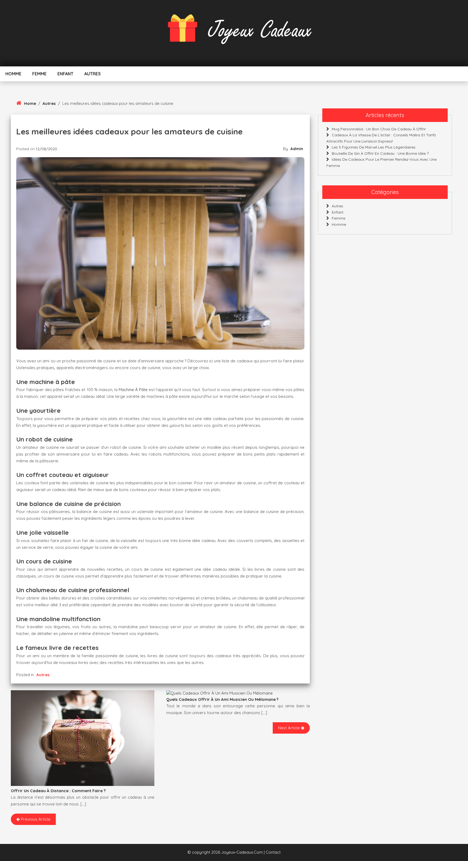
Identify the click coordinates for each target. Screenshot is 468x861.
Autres (92, 73)
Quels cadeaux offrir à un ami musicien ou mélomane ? (222, 699)
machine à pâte (133, 389)
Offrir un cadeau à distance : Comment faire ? (58, 790)
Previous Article (35, 819)
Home (30, 103)
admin (296, 148)
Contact (273, 852)
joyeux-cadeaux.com (242, 852)
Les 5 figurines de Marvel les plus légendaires (373, 147)
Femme (39, 73)
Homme (13, 73)
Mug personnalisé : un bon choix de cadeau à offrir (379, 129)
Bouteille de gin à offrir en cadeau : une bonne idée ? (380, 153)
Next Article (289, 727)
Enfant (65, 73)
